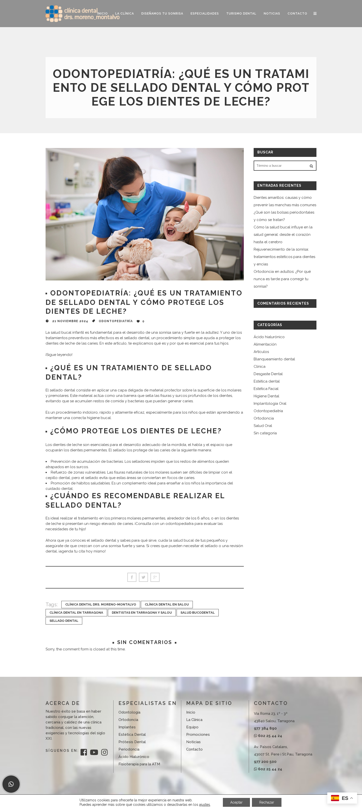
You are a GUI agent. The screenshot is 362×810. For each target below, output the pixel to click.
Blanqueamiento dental (274, 359)
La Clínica (194, 720)
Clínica (259, 366)
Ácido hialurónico (269, 337)
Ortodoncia (264, 418)
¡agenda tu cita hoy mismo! (82, 551)
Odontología (129, 712)
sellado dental (63, 621)
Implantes (127, 727)
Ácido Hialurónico (133, 757)
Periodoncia (128, 749)
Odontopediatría (116, 321)
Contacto (194, 749)
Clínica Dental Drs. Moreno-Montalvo (100, 604)
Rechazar (266, 802)
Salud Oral (263, 425)
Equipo (192, 727)
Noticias (193, 742)
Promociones (198, 734)
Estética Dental (132, 734)
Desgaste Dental (268, 374)
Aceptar (236, 802)
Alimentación (265, 344)
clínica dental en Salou (167, 604)
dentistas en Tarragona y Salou (142, 612)
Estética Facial (266, 389)
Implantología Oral (270, 403)
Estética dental (267, 381)
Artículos (261, 352)
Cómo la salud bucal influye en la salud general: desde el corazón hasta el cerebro (283, 234)
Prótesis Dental (132, 742)
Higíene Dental (266, 396)
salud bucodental (198, 612)
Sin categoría (265, 433)
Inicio (190, 712)
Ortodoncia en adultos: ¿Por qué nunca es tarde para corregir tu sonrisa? (282, 279)
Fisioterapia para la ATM (139, 764)
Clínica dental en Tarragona (76, 612)
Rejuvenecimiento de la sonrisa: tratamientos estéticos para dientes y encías (284, 256)
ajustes (204, 805)
